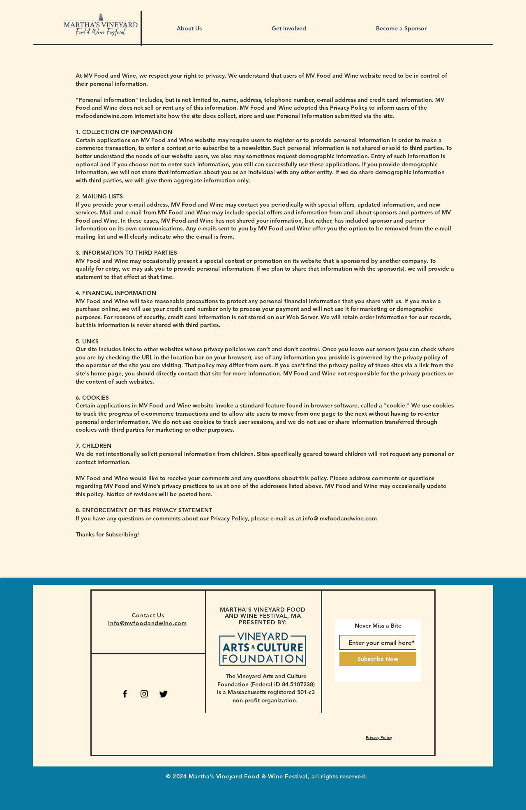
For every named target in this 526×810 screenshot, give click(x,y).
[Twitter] (163, 694)
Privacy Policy (379, 737)
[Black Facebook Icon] (125, 694)
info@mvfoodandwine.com (147, 623)
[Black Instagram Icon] (144, 694)
